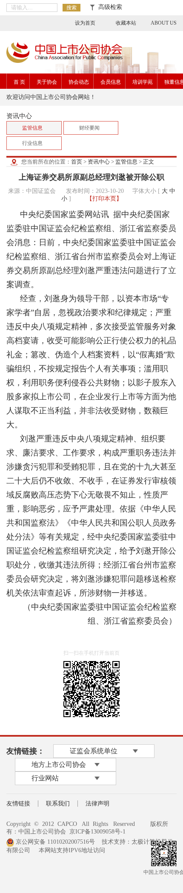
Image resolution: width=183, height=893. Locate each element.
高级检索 (108, 7)
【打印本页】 (104, 198)
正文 (148, 161)
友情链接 (18, 803)
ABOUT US (164, 23)
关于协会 (47, 82)
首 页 (19, 82)
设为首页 (85, 23)
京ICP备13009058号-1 (97, 831)
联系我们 (58, 803)
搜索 (71, 8)
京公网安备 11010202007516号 (54, 842)
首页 (76, 161)
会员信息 (110, 82)
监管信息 (126, 161)
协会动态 (79, 82)
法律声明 (97, 803)
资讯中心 (99, 161)
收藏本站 (126, 23)
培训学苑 (142, 82)
